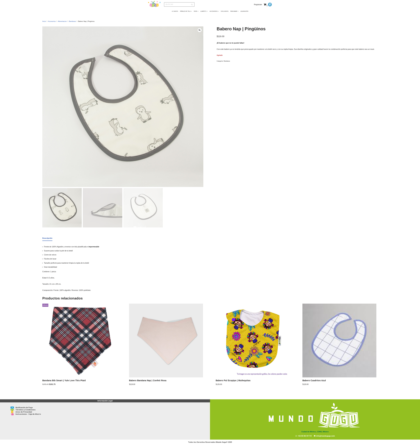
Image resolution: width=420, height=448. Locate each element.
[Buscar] (192, 4)
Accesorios (52, 21)
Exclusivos (224, 11)
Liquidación (244, 11)
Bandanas (72, 21)
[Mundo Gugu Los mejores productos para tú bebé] (154, 4)
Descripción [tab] (47, 238)
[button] (191, 11)
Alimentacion (62, 21)
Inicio (44, 21)
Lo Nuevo (175, 11)
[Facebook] (270, 4)
